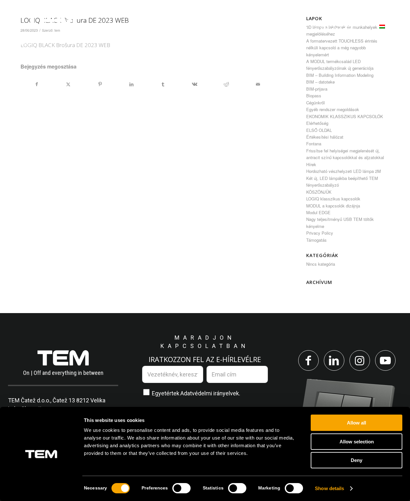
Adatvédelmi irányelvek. (210, 393)
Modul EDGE (318, 212)
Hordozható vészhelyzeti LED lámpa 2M (343, 171)
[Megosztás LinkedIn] (131, 84)
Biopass (313, 96)
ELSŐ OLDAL (319, 130)
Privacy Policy (319, 233)
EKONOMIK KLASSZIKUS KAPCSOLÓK (344, 116)
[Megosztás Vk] (194, 84)
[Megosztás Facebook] (37, 84)
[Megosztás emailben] (258, 84)
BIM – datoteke (320, 82)
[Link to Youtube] (385, 360)
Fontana (313, 144)
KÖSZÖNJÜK (319, 192)
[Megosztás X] (68, 84)
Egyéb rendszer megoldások (332, 109)
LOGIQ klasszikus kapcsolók (333, 199)
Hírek (311, 164)
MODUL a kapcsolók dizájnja (333, 206)
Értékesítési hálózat (324, 137)
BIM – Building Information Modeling (339, 75)
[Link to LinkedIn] (334, 360)
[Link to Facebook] (308, 360)
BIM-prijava (316, 89)
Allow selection (357, 441)
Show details (329, 488)
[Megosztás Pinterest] (100, 84)
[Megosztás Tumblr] (163, 84)
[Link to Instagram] (359, 360)
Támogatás (316, 240)
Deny (356, 460)
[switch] (181, 488)
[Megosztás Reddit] (226, 84)
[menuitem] (115, 29)
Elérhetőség (317, 123)
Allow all (356, 422)
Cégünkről (315, 103)
